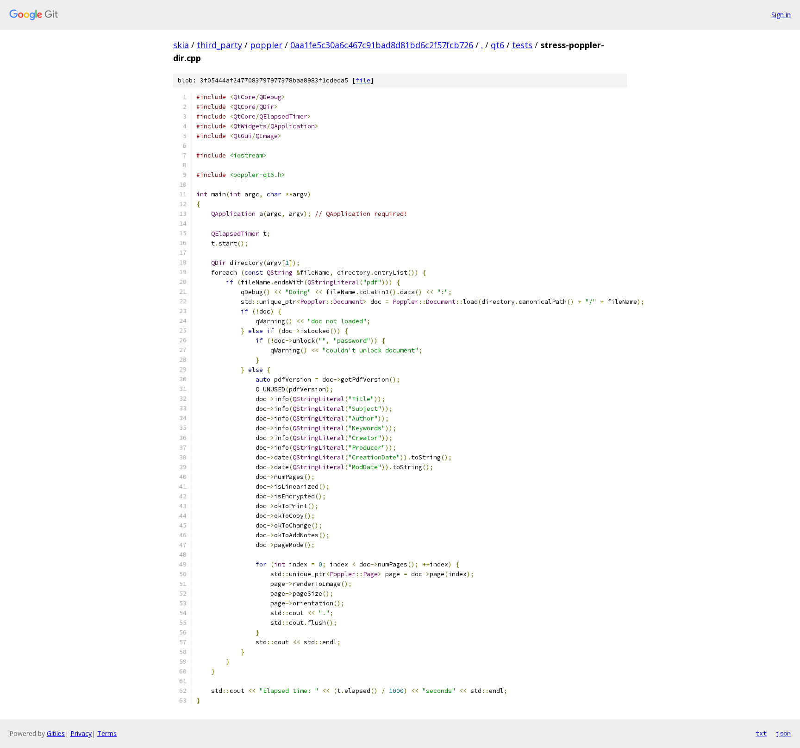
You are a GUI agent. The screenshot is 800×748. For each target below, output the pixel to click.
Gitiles (56, 733)
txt (761, 733)
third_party (219, 44)
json (783, 733)
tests (522, 44)
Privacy (81, 733)
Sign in (781, 14)
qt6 (497, 44)
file (363, 80)
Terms (107, 733)
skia (181, 44)
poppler (266, 44)
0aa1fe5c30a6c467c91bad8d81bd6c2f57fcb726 (381, 44)
